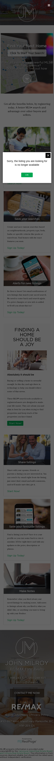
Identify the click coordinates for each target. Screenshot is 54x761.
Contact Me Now (27, 693)
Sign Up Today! (15, 248)
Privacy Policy (40, 714)
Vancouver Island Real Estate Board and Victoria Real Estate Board (26, 752)
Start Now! (15, 423)
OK (27, 175)
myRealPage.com (27, 742)
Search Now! (14, 183)
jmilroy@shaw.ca (27, 682)
